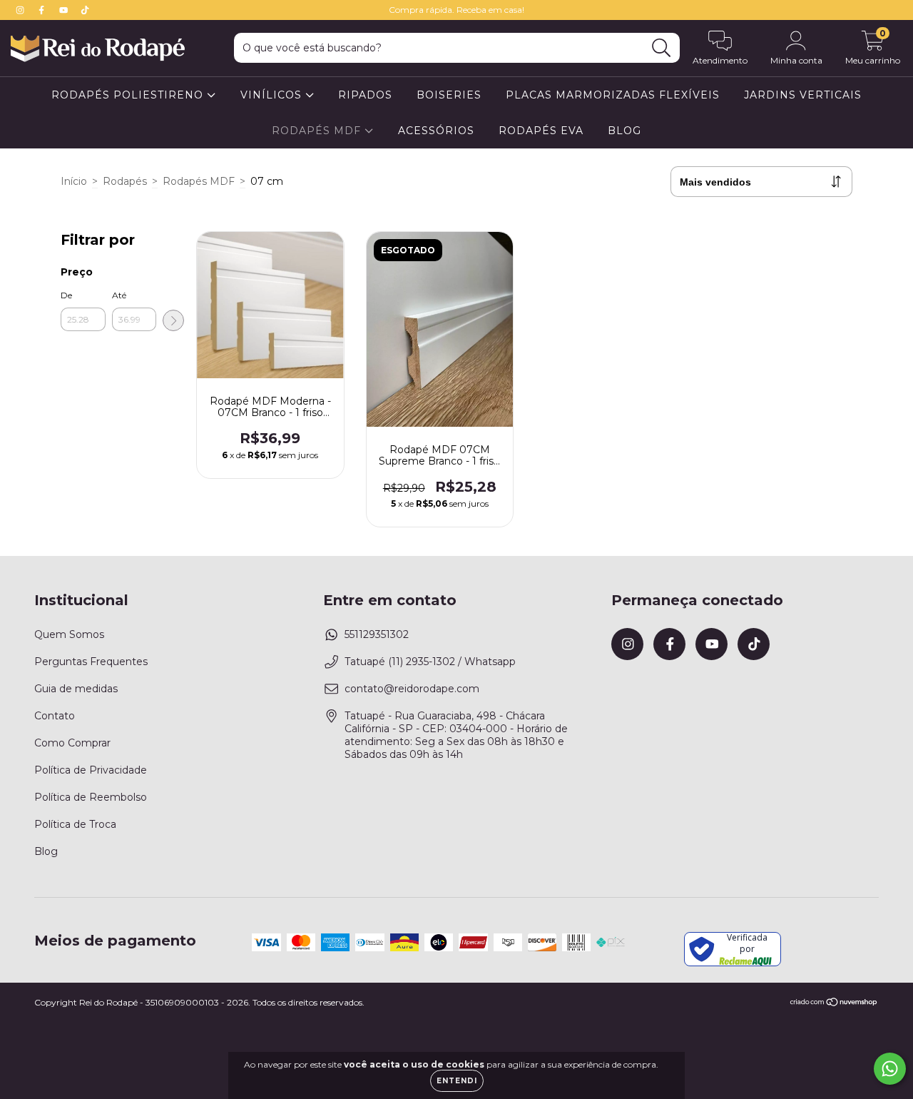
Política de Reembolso (90, 797)
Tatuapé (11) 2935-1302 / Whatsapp (430, 661)
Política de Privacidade (90, 770)
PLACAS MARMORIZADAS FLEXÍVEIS (613, 94)
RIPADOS (365, 94)
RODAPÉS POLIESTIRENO (129, 94)
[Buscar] (661, 48)
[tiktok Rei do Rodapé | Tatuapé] (85, 10)
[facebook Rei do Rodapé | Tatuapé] (42, 10)
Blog (46, 851)
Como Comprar (72, 742)
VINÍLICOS (272, 94)
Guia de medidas (76, 688)
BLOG (624, 130)
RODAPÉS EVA (541, 130)
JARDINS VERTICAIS (803, 94)
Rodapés (125, 181)
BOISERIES (449, 94)
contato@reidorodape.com (412, 688)
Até (119, 295)
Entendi (457, 1080)
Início (74, 181)
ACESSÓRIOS (436, 130)
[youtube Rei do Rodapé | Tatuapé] (65, 10)
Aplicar (173, 320)
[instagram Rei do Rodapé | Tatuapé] (21, 10)
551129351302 (377, 634)
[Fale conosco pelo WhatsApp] (890, 1069)
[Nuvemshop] (834, 1003)
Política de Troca (75, 824)
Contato (54, 715)
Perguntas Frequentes (91, 661)
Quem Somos (69, 634)
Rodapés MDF (199, 181)
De (66, 295)
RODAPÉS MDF (318, 130)
